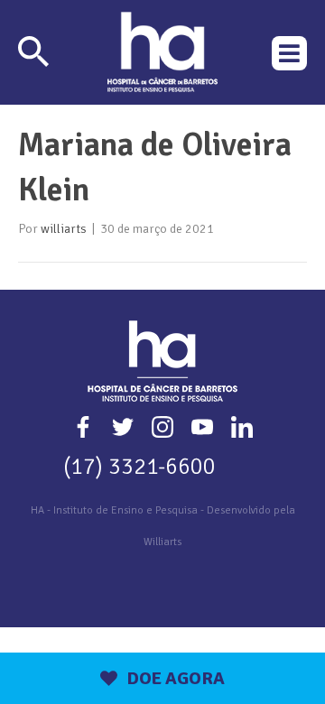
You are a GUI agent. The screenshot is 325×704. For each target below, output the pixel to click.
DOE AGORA (175, 678)
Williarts (162, 542)
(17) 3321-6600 (139, 466)
